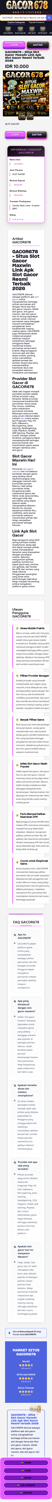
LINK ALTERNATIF (28, 1486)
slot (23, 418)
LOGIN (14, 45)
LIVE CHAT (27, 1494)
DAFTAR (38, 45)
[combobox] (23, 18)
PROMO (27, 1462)
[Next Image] (46, 94)
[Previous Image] (5, 94)
